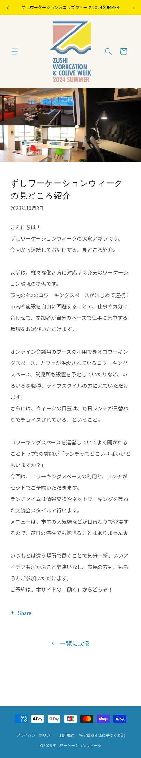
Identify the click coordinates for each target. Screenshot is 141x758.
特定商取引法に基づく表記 (102, 735)
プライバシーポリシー (35, 735)
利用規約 (66, 735)
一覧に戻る (75, 643)
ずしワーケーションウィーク (76, 745)
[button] (14, 51)
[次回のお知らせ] (133, 7)
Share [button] (24, 612)
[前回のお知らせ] (7, 7)
